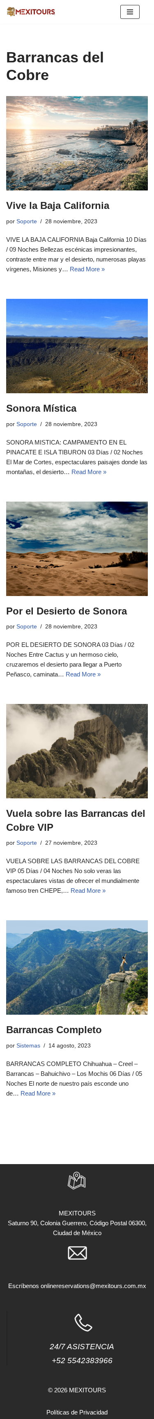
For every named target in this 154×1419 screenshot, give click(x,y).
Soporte (26, 221)
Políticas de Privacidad (77, 1412)
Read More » (87, 269)
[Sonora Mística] (77, 346)
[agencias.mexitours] (30, 12)
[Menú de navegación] (130, 12)
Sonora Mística (41, 408)
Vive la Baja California (57, 205)
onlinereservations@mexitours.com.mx (93, 1285)
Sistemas (28, 1046)
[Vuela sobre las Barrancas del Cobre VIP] (77, 751)
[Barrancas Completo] (77, 967)
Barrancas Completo (54, 1029)
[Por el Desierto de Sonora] (77, 549)
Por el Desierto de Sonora (66, 611)
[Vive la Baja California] (77, 143)
